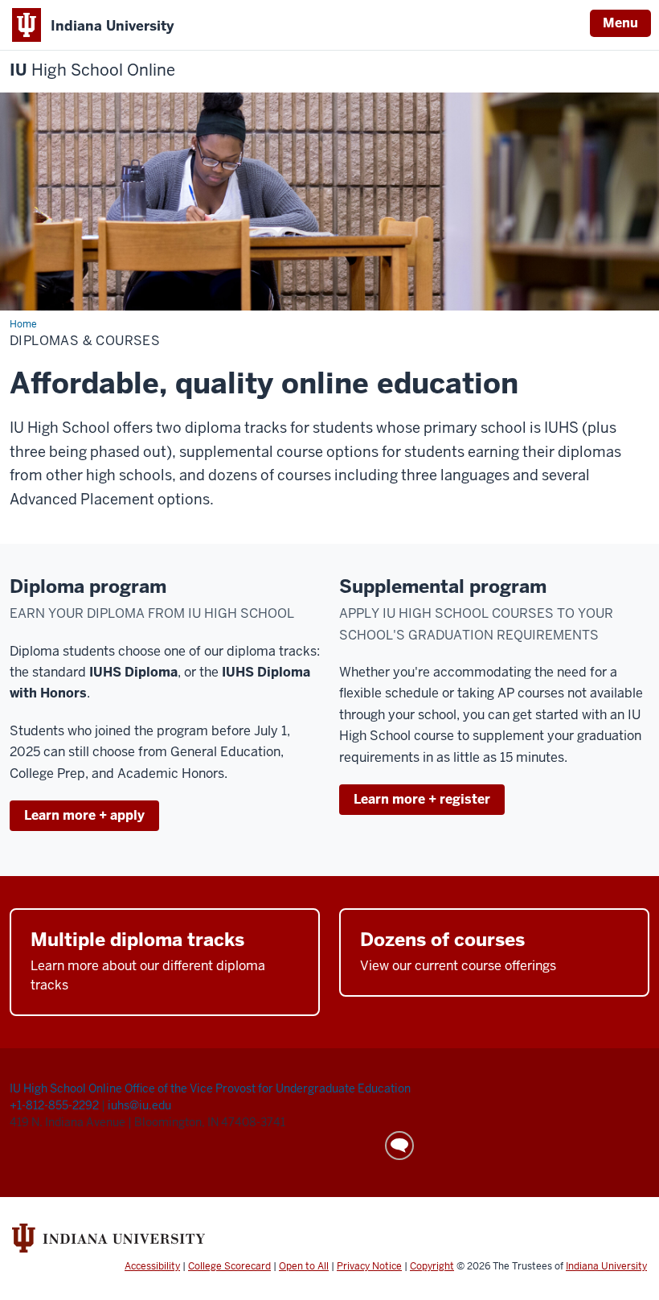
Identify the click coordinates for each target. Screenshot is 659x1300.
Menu (620, 22)
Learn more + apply (84, 815)
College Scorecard (229, 1266)
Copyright (432, 1266)
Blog (399, 1145)
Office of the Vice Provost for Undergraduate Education (268, 1088)
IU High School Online (66, 1088)
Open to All (304, 1266)
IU (92, 70)
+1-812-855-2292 (55, 1105)
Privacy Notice (369, 1266)
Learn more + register (422, 799)
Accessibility (152, 1266)
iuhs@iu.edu (139, 1105)
